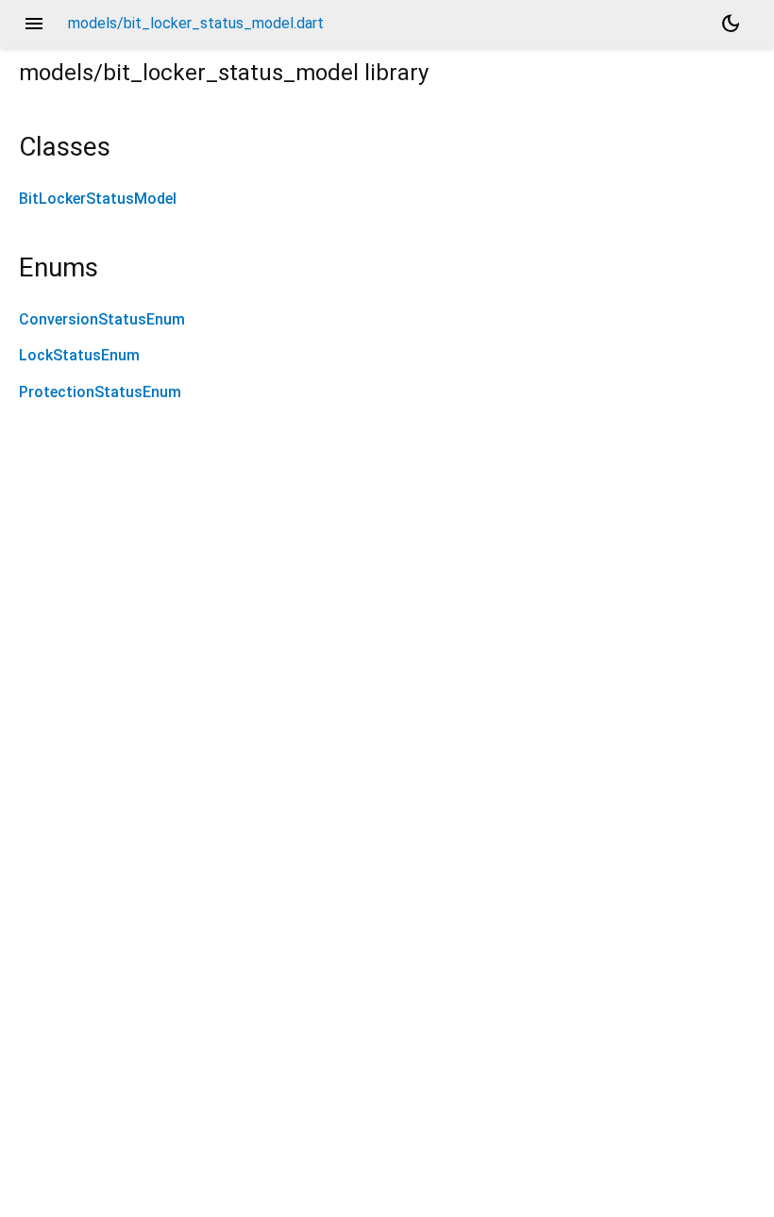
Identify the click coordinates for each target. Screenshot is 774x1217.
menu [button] (34, 23)
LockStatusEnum (79, 355)
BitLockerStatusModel (98, 199)
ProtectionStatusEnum (100, 392)
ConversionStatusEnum (102, 319)
